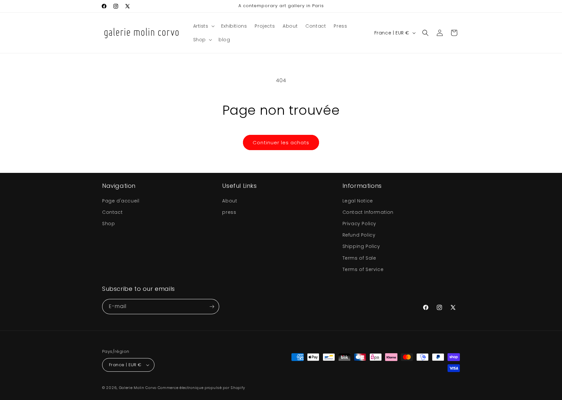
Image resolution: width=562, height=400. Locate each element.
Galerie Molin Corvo (137, 387)
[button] (203, 26)
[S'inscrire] (212, 306)
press (229, 212)
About (229, 201)
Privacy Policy (359, 223)
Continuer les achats (281, 142)
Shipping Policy (361, 246)
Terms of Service (363, 269)
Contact (112, 212)
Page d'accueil (120, 201)
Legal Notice (357, 201)
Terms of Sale (359, 258)
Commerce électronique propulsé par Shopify (201, 387)
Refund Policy (359, 235)
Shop (108, 223)
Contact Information (368, 212)
